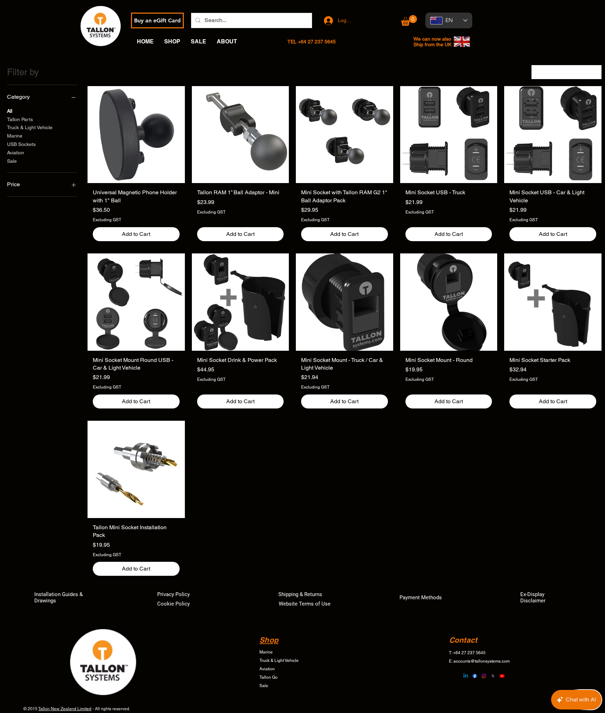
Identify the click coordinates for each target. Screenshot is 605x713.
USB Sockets (21, 144)
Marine (14, 136)
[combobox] (566, 72)
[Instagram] (484, 676)
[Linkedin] (465, 676)
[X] (493, 676)
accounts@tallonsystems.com (481, 661)
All (9, 111)
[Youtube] (502, 676)
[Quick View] (136, 134)
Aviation (15, 152)
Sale (12, 161)
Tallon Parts (20, 119)
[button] (409, 20)
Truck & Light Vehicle (30, 127)
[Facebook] (475, 676)
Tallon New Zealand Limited (64, 708)
